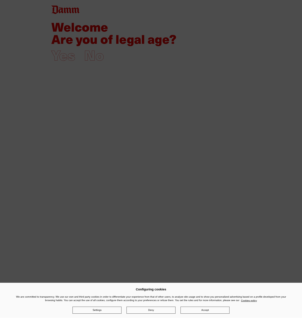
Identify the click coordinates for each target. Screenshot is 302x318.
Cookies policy (249, 300)
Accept (205, 310)
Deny (151, 310)
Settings (97, 310)
